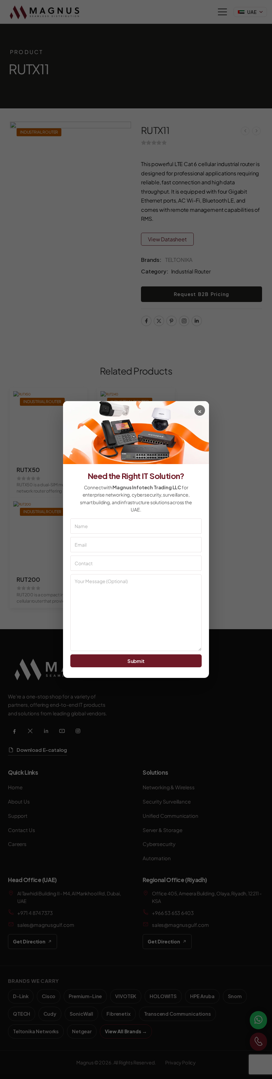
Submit (136, 661)
